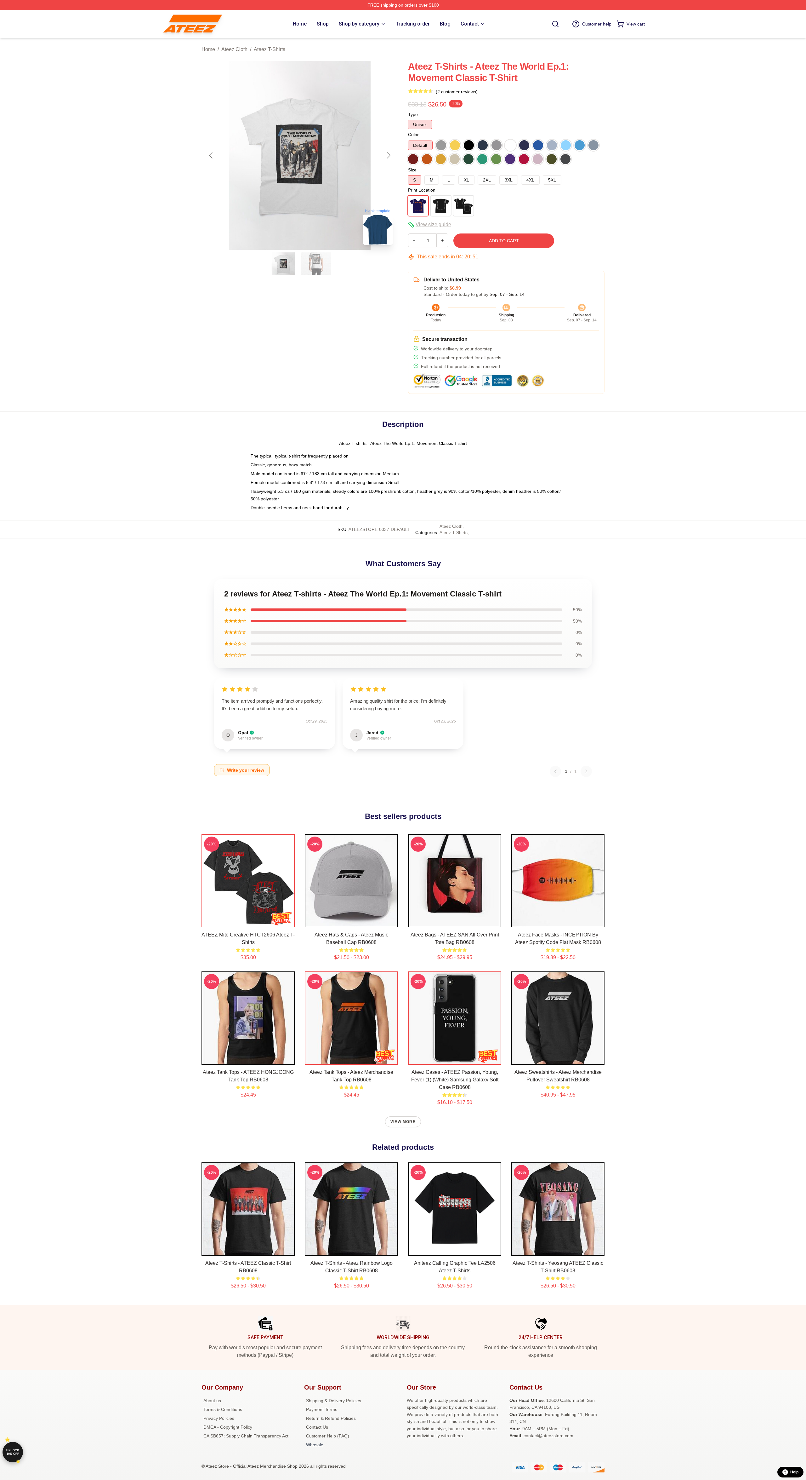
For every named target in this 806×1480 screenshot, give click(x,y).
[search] (555, 24)
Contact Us (317, 1427)
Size (412, 169)
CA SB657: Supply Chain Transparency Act (245, 1435)
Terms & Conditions (222, 1409)
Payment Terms (321, 1409)
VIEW (248, 921)
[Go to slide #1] (283, 263)
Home (208, 49)
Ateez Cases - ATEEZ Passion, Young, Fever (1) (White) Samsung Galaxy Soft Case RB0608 (454, 1079)
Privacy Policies (218, 1418)
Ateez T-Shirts (269, 49)
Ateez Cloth (234, 49)
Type (413, 114)
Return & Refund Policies (331, 1418)
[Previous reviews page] (555, 771)
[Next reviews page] (586, 771)
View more (403, 1122)
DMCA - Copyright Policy (227, 1427)
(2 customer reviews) (457, 91)
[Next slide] (388, 155)
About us (212, 1400)
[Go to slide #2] (316, 263)
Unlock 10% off (12, 1452)
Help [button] (794, 1472)
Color (413, 134)
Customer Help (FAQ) (327, 1435)
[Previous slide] (211, 155)
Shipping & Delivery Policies (333, 1400)
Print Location (421, 190)
